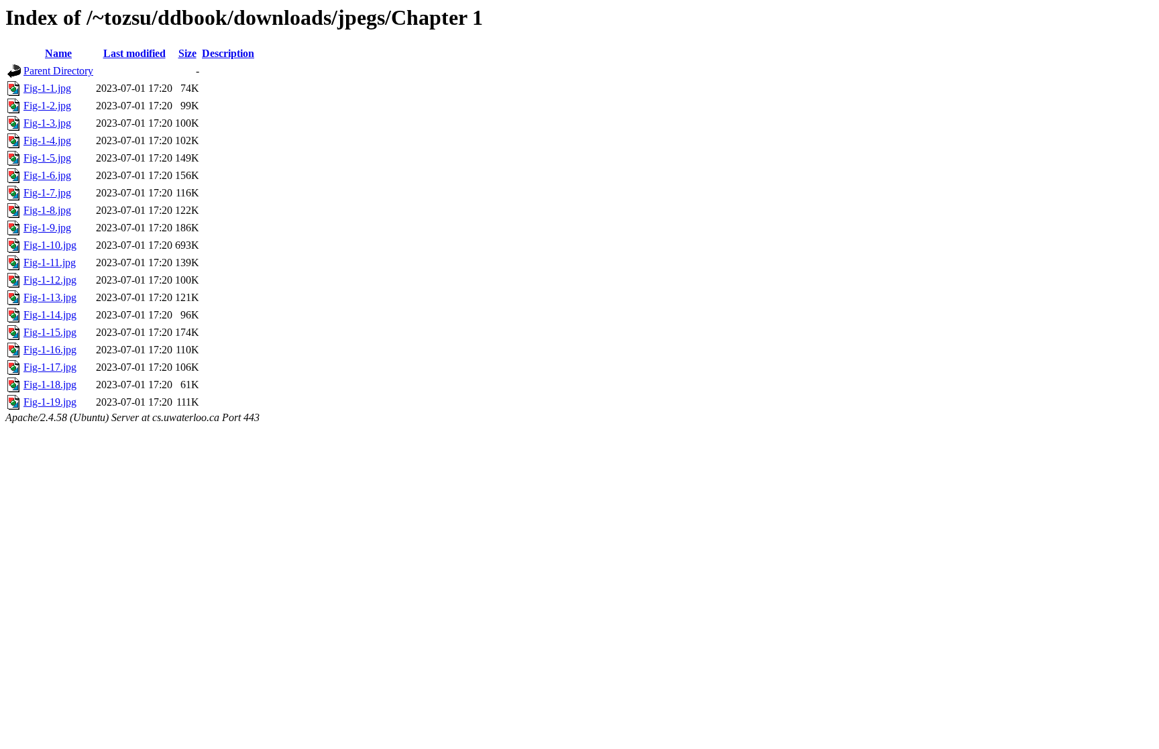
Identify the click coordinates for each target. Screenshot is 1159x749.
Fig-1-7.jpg (47, 192)
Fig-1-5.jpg (47, 158)
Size (187, 53)
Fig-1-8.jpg (47, 210)
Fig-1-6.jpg (47, 175)
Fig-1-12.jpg (49, 280)
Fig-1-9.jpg (47, 227)
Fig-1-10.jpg (49, 245)
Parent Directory (58, 70)
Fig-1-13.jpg (49, 297)
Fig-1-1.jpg (47, 88)
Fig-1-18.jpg (49, 384)
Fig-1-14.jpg (49, 315)
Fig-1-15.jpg (49, 332)
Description (228, 53)
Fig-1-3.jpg (47, 123)
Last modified (134, 53)
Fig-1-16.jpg (49, 349)
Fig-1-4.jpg (47, 140)
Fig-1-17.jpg (49, 367)
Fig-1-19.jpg (49, 402)
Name (58, 53)
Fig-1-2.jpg (47, 105)
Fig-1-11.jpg (49, 262)
